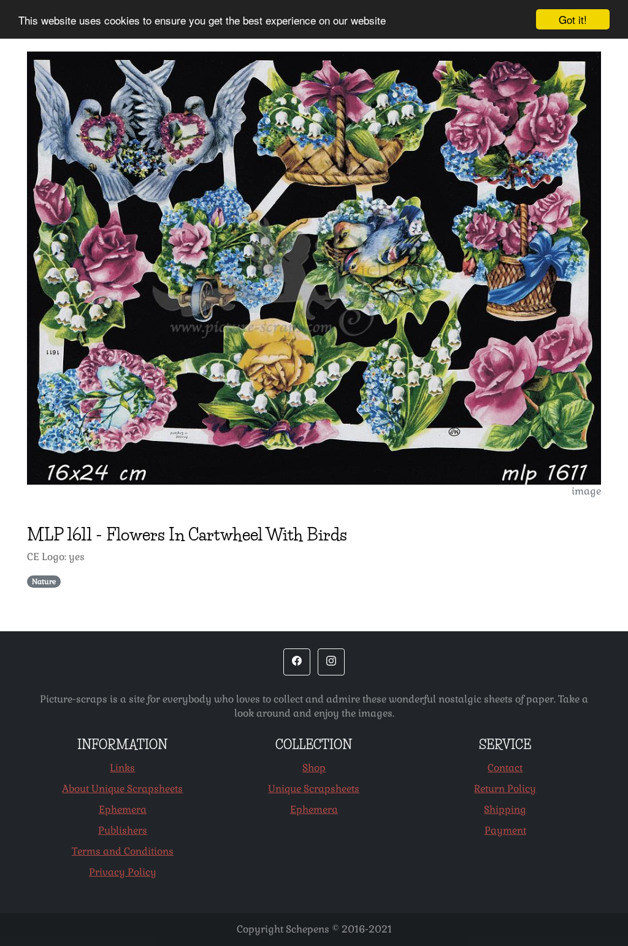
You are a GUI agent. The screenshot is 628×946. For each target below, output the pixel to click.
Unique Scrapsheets (313, 788)
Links (122, 767)
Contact (505, 767)
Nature (44, 581)
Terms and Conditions (123, 851)
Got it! (573, 19)
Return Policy (505, 788)
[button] (296, 661)
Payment (505, 830)
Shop (314, 767)
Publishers (122, 830)
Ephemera (123, 809)
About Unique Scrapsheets (122, 788)
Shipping (505, 809)
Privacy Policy (122, 872)
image (586, 491)
